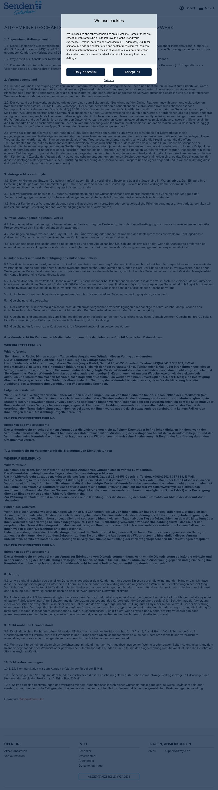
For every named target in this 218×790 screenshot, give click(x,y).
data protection (139, 50)
